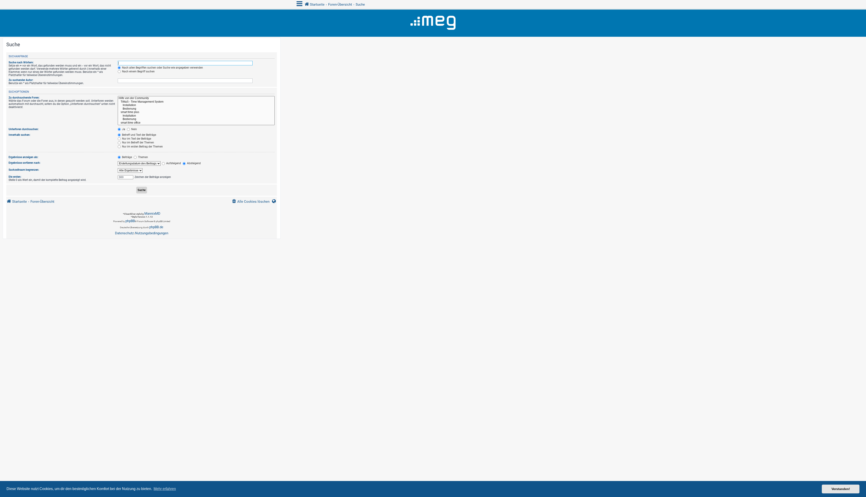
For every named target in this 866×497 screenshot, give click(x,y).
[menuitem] (251, 201)
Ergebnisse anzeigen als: (23, 157)
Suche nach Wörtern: (21, 62)
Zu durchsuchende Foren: (24, 97)
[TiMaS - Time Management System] (196, 102)
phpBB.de (156, 227)
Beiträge (126, 157)
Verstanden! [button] (840, 489)
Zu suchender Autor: (21, 80)
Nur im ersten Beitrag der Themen (142, 146)
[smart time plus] (196, 112)
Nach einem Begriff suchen (138, 71)
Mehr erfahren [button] (165, 489)
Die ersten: (15, 176)
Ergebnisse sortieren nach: (24, 162)
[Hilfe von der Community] (196, 98)
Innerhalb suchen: (19, 134)
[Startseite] (433, 23)
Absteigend (193, 163)
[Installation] (196, 105)
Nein (134, 129)
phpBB (130, 221)
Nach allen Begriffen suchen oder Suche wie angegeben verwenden (162, 67)
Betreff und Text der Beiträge (138, 134)
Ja (123, 129)
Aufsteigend (173, 163)
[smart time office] (196, 123)
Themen (142, 157)
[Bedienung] (196, 109)
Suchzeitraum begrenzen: (24, 169)
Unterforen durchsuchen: (24, 129)
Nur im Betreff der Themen (137, 142)
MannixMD (152, 214)
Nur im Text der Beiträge (136, 138)
